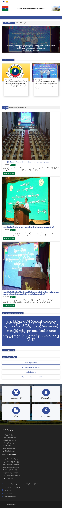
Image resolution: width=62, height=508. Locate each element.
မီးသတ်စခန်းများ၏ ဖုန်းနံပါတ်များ (31, 367)
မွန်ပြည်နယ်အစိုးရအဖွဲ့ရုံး (9, 446)
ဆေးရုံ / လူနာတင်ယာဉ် (31, 363)
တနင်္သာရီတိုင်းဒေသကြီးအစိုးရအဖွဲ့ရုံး (11, 475)
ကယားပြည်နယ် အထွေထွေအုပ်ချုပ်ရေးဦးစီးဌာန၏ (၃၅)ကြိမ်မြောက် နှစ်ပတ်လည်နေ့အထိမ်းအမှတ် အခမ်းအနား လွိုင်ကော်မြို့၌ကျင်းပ (16, 84)
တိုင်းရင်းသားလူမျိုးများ (46, 398)
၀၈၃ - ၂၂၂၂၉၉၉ (8, 487)
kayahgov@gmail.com (9, 493)
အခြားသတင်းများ (22, 107)
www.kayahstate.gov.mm (10, 496)
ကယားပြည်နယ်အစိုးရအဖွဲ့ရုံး (9, 437)
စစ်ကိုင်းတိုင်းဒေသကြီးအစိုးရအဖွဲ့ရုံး (11, 464)
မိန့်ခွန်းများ (5, 107)
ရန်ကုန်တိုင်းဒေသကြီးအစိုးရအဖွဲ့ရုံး (11, 459)
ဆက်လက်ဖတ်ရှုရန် (9, 173)
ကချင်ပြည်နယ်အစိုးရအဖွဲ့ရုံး (9, 435)
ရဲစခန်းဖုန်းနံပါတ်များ (31, 372)
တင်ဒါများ (16, 416)
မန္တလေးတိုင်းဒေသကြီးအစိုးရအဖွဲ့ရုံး (11, 462)
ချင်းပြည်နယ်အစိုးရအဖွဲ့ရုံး (9, 443)
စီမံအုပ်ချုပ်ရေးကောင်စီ (16, 398)
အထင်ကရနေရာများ (46, 416)
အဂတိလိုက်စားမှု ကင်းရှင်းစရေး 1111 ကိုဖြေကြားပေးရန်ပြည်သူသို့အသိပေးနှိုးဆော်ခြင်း (33, 23)
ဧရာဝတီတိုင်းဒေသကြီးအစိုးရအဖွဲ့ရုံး (11, 467)
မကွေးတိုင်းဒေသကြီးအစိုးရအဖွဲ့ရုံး (10, 473)
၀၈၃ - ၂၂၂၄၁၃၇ (16, 487)
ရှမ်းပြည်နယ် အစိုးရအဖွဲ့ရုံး (9, 451)
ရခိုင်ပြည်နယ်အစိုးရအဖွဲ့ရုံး (9, 448)
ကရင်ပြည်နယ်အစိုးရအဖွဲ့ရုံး (9, 440)
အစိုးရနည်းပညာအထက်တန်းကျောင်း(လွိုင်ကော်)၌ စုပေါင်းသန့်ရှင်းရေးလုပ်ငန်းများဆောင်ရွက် (31, 47)
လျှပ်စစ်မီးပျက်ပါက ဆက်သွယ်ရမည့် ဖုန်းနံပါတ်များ (31, 377)
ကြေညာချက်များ (13, 107)
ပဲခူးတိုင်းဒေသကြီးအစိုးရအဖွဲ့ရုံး (10, 470)
